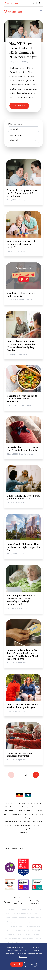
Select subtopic (15, 135)
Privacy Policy (26, 954)
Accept (16, 964)
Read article (19, 105)
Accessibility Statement (34, 902)
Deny (30, 964)
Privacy (7, 902)
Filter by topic (15, 124)
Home (6, 848)
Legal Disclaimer (18, 902)
